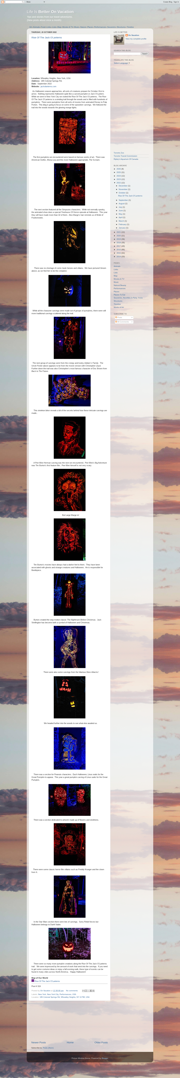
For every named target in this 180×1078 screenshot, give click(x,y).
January (122, 228)
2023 (119, 179)
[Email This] (83, 990)
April (121, 217)
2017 (119, 246)
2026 (119, 169)
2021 (119, 232)
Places (90, 27)
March (122, 221)
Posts (119, 317)
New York (42, 994)
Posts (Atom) (48, 1048)
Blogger (105, 1058)
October (122, 193)
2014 (119, 257)
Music (76, 27)
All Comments (123, 322)
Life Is (50, 11)
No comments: (72, 991)
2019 (119, 239)
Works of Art (119, 307)
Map (59, 27)
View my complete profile (136, 39)
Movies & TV (67, 27)
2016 (119, 250)
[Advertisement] (69, 1020)
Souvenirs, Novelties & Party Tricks (128, 298)
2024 (119, 176)
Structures (121, 27)
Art (30, 27)
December (123, 186)
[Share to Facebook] (91, 990)
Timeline (130, 27)
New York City (53, 994)
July (121, 207)
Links (49, 27)
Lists (54, 27)
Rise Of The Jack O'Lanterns (46, 37)
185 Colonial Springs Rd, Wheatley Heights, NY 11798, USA (64, 997)
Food (43, 27)
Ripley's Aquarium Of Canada (126, 159)
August (122, 204)
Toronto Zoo (119, 153)
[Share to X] (88, 990)
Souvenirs (111, 27)
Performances (100, 27)
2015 (119, 253)
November (123, 189)
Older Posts (101, 1042)
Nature (83, 27)
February (123, 224)
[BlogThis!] (86, 990)
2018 (119, 243)
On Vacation (133, 35)
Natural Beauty (120, 285)
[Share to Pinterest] (93, 990)
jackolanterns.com (48, 86)
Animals (36, 27)
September (123, 200)
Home (70, 1042)
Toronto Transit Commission (125, 156)
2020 (119, 236)
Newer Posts (38, 1042)
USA (74, 994)
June (121, 211)
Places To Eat (119, 295)
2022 (119, 183)
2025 (119, 172)
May (121, 214)
